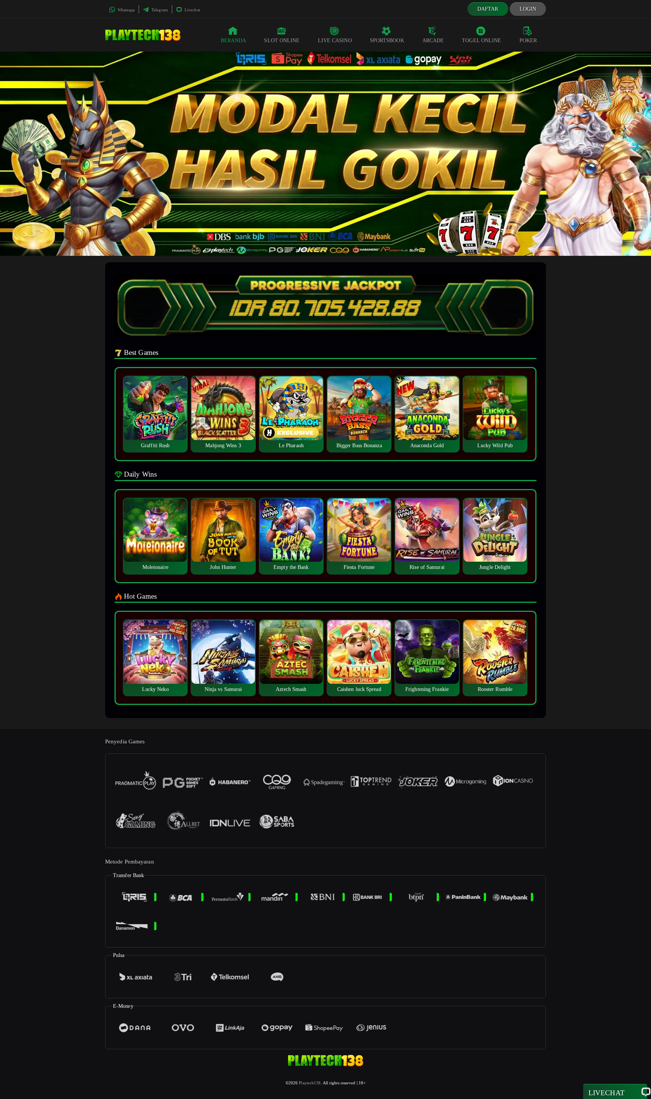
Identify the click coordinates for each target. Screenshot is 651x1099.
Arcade (433, 40)
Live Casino (335, 40)
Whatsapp (125, 10)
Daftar (487, 9)
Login (528, 9)
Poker (528, 40)
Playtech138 (310, 1083)
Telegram (159, 10)
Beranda (233, 40)
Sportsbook (387, 40)
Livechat (191, 10)
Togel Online (481, 40)
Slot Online (282, 40)
